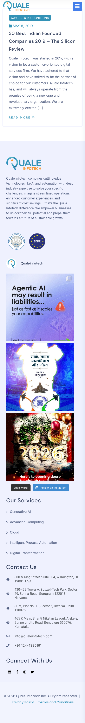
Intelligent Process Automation (33, 542)
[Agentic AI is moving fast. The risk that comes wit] (40, 307)
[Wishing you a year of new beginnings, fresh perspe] (40, 447)
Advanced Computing (27, 522)
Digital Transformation (27, 553)
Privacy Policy (23, 702)
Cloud (14, 532)
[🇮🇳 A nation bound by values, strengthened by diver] (40, 377)
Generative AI (20, 512)
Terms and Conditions (56, 702)
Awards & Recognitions (30, 18)
